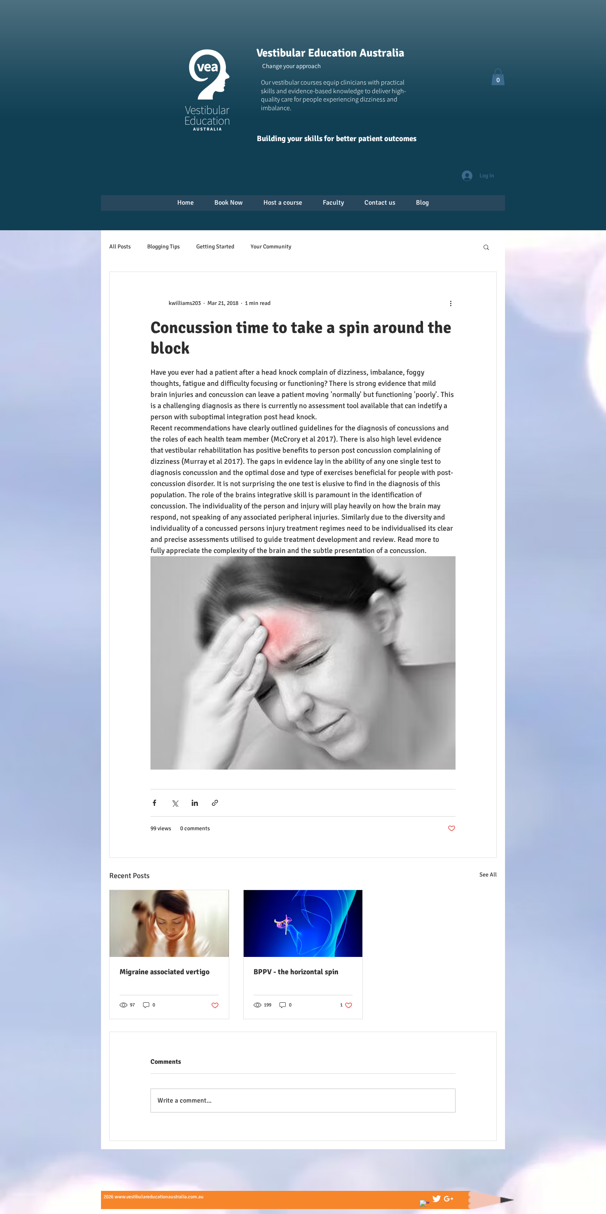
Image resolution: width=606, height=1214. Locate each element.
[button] (498, 76)
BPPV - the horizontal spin (296, 971)
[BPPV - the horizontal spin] (303, 923)
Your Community (271, 246)
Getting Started (215, 246)
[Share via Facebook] (154, 803)
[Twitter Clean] (437, 1199)
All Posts (120, 246)
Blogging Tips (163, 246)
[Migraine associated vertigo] (169, 923)
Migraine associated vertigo (164, 971)
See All (488, 874)
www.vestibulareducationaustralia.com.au (159, 1197)
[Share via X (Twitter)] (175, 803)
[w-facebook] (425, 1205)
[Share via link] (215, 803)
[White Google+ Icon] (448, 1199)
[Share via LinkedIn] (195, 803)
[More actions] (451, 303)
